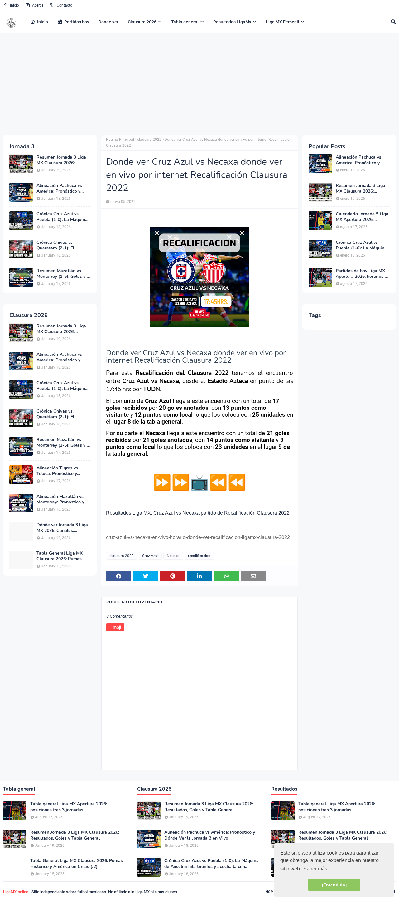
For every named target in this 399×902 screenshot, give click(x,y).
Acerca (38, 5)
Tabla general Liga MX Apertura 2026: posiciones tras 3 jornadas (68, 806)
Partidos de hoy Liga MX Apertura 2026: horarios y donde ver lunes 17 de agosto (361, 273)
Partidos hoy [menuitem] (76, 21)
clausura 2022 (149, 139)
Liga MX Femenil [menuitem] (282, 21)
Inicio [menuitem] (42, 21)
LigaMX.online (15, 892)
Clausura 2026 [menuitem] (142, 21)
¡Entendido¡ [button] (334, 884)
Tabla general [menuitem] (185, 21)
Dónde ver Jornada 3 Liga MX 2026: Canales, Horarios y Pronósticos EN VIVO (62, 527)
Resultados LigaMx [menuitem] (232, 21)
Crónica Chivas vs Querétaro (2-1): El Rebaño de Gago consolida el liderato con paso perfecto (61, 245)
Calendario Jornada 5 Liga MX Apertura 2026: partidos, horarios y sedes (362, 217)
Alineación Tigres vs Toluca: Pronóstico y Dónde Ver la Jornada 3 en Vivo (63, 471)
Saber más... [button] (317, 868)
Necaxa (173, 556)
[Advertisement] (199, 84)
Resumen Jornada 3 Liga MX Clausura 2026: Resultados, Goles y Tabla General (62, 160)
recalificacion (199, 556)
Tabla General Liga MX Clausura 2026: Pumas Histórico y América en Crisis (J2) (59, 556)
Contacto (64, 5)
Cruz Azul (150, 556)
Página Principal (120, 139)
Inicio (14, 5)
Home (271, 892)
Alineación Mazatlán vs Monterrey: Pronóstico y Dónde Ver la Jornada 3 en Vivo (63, 499)
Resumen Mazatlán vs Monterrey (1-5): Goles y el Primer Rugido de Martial (63, 273)
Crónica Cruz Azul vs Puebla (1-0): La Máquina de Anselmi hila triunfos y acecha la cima (62, 217)
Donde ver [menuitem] (108, 21)
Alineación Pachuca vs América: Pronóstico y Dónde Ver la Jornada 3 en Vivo (63, 188)
